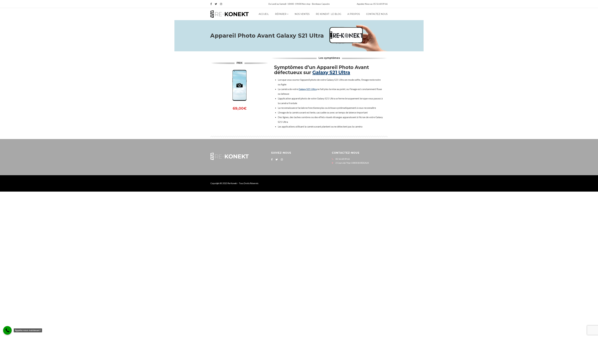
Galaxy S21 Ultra (331, 72)
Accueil (264, 14)
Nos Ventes (302, 14)
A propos (353, 14)
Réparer (280, 14)
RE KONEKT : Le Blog (328, 14)
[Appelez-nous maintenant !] (7, 330)
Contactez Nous (377, 14)
